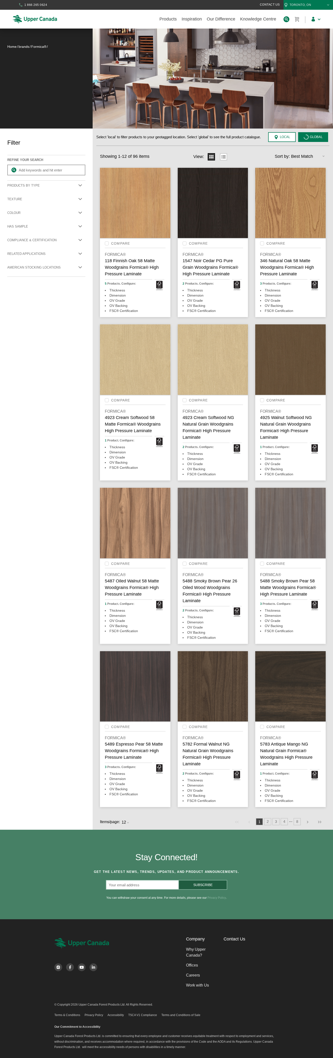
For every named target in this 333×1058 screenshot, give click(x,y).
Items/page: (110, 822)
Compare (120, 243)
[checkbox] (107, 243)
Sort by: (282, 156)
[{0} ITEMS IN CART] (297, 19)
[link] (237, 821)
